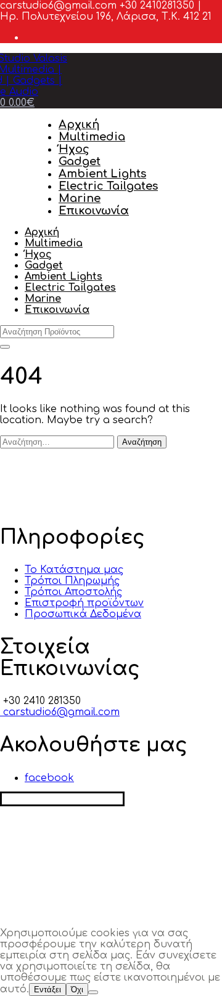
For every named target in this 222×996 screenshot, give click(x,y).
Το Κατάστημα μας (74, 569)
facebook (49, 777)
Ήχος (74, 149)
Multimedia (92, 137)
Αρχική (79, 124)
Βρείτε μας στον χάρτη (62, 798)
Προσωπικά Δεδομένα (83, 614)
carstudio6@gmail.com (60, 712)
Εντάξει (47, 989)
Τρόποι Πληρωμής (72, 580)
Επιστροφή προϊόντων (84, 603)
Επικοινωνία (94, 210)
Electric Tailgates (108, 186)
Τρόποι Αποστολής (73, 591)
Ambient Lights (102, 174)
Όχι (77, 989)
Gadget (80, 161)
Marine (80, 198)
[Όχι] (93, 992)
